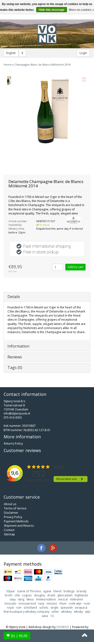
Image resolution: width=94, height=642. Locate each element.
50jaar (10, 591)
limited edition (46, 599)
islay (13, 599)
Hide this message (51, 10)
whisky (78, 612)
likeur (30, 599)
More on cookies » (81, 10)
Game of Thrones (29, 591)
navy (41, 603)
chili (17, 595)
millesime (76, 599)
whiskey (66, 612)
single (54, 607)
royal (10, 607)
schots (43, 607)
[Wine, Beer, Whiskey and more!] (47, 33)
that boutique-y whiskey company (26, 612)
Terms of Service (15, 508)
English (11, 53)
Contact (9, 530)
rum (18, 607)
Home (8, 64)
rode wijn (75, 603)
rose (87, 603)
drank (51, 595)
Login (83, 53)
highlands (81, 595)
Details (13, 296)
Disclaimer (11, 513)
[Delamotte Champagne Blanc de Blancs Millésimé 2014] (9, 80)
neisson (52, 603)
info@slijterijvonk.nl (17, 413)
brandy (82, 591)
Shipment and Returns (19, 526)
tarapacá (81, 607)
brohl (8, 595)
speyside (66, 607)
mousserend (27, 603)
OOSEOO (62, 627)
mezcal (63, 599)
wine (45, 616)
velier (55, 612)
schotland (30, 607)
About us (10, 504)
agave (47, 591)
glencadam (65, 595)
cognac (27, 595)
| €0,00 (19, 635)
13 (52, 616)
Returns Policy (13, 443)
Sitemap (9, 534)
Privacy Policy (13, 517)
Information (18, 346)
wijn (87, 612)
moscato (10, 603)
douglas (39, 595)
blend (57, 591)
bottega (69, 591)
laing (21, 599)
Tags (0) (14, 367)
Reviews (14, 357)
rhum (63, 603)
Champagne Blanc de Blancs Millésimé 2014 (42, 64)
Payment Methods (16, 521)
